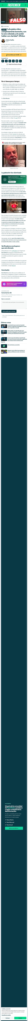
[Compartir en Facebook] (2, 61)
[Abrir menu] (2, 5)
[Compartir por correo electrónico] (16, 61)
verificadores (15, 250)
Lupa (16, 118)
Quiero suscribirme (13, 828)
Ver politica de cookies (6, 1015)
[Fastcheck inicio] (14, 5)
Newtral (14, 265)
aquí (6, 225)
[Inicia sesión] (25, 5)
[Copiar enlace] (20, 61)
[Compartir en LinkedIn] (9, 61)
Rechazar (8, 1018)
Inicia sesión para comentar (9, 311)
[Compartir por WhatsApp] (13, 61)
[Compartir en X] (6, 61)
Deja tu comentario (5, 299)
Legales (3, 1)
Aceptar (20, 1018)
